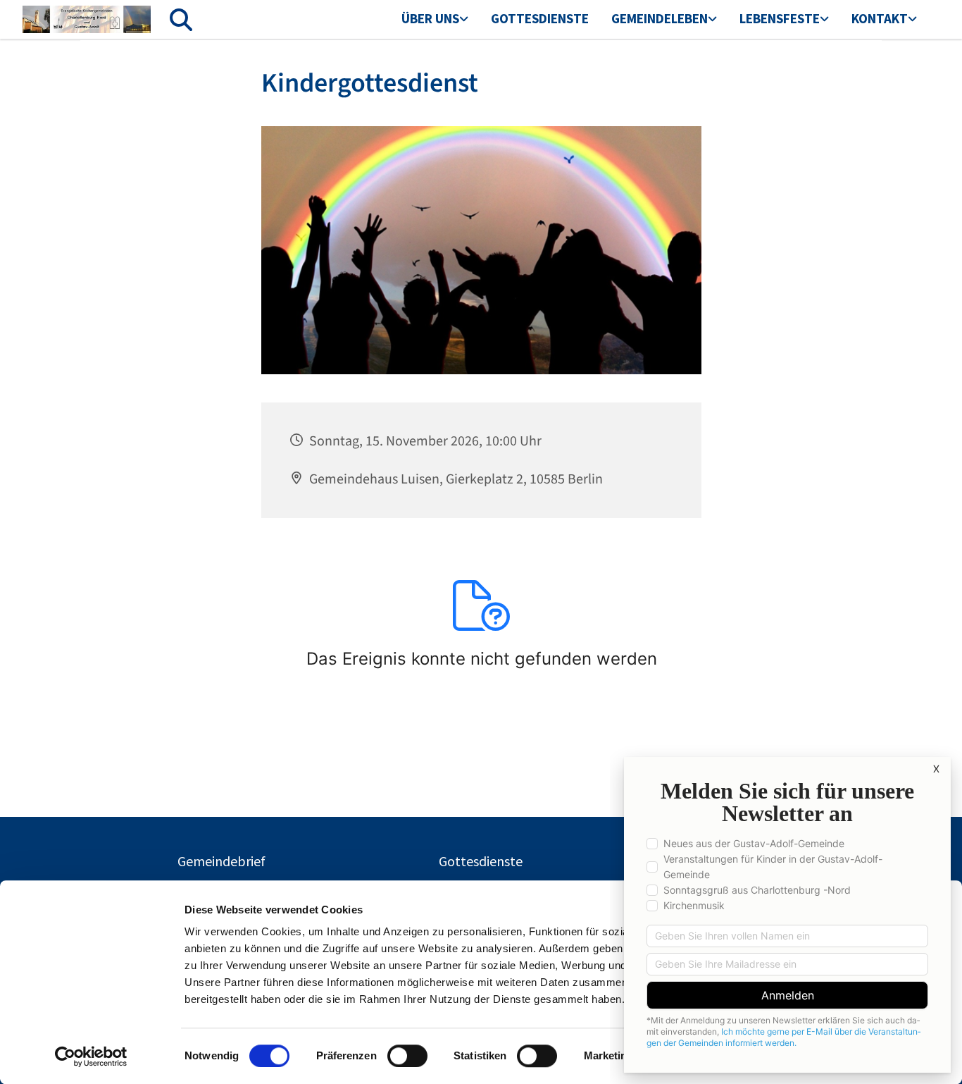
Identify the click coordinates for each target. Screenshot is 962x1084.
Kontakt (879, 18)
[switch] (407, 1056)
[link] (435, 19)
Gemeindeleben (659, 18)
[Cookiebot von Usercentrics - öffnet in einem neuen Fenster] (91, 1056)
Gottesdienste (540, 18)
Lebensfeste (779, 18)
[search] (181, 19)
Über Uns (430, 18)
